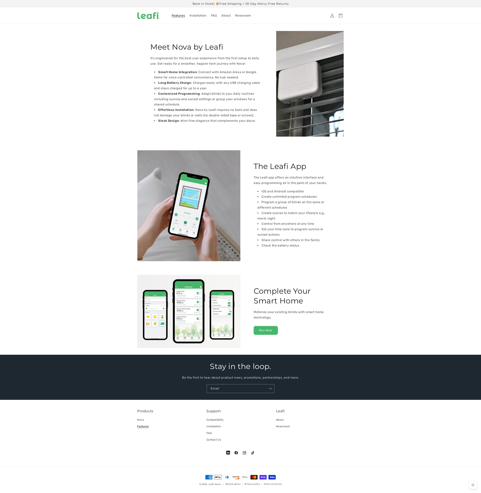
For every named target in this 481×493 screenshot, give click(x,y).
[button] (340, 15)
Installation (213, 426)
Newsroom (283, 426)
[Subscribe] (270, 388)
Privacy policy (252, 484)
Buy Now (265, 330)
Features (143, 426)
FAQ (209, 433)
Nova (140, 420)
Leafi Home (215, 484)
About (280, 420)
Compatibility (215, 420)
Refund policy (233, 484)
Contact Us (213, 439)
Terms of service (273, 484)
